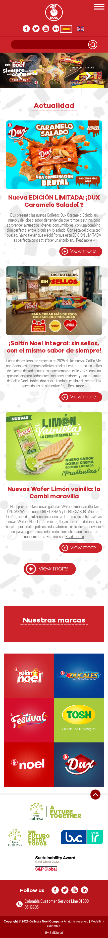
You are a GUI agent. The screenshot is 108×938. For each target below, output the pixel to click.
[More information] (29, 676)
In (55, 28)
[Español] (66, 29)
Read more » (85, 240)
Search (92, 44)
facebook (26, 28)
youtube (45, 28)
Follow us (32, 890)
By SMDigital (54, 932)
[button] (89, 76)
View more (83, 251)
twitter (36, 28)
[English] (81, 29)
